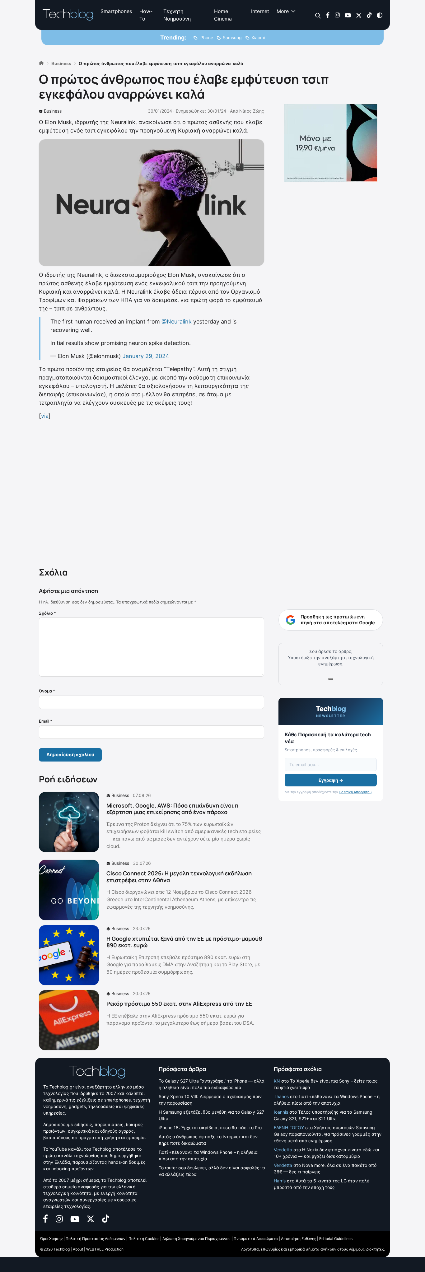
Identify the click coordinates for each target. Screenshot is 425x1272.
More (283, 11)
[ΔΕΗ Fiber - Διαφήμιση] (330, 143)
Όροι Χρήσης (51, 1238)
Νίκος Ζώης (251, 111)
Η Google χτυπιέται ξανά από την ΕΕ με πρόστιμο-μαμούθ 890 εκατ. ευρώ (184, 942)
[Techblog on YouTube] (348, 15)
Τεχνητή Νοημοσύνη (177, 15)
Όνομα (47, 690)
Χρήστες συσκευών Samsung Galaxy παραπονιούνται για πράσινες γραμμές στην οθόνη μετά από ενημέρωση (327, 1134)
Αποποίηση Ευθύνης (298, 1238)
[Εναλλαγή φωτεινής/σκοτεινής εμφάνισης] (379, 15)
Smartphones (116, 11)
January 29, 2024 (146, 356)
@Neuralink (176, 321)
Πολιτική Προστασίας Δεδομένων (95, 1238)
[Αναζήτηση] (318, 15)
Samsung (232, 37)
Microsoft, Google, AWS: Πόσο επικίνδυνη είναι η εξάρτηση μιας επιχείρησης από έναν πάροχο (172, 809)
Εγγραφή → (331, 780)
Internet (260, 11)
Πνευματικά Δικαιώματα (256, 1238)
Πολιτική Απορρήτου (355, 792)
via (45, 415)
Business (53, 111)
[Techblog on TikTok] (369, 15)
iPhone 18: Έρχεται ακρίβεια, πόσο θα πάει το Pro (210, 1127)
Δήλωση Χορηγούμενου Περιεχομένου (196, 1238)
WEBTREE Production (105, 1249)
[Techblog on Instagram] (337, 15)
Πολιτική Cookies (143, 1238)
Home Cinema (223, 15)
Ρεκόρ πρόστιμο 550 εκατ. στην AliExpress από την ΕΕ (179, 1003)
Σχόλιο (47, 613)
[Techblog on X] (359, 15)
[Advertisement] (151, 492)
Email (45, 721)
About (78, 1249)
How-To (145, 15)
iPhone (206, 37)
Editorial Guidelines (336, 1238)
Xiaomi (258, 37)
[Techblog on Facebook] (327, 15)
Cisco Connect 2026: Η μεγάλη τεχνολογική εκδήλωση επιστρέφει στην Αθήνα (179, 876)
